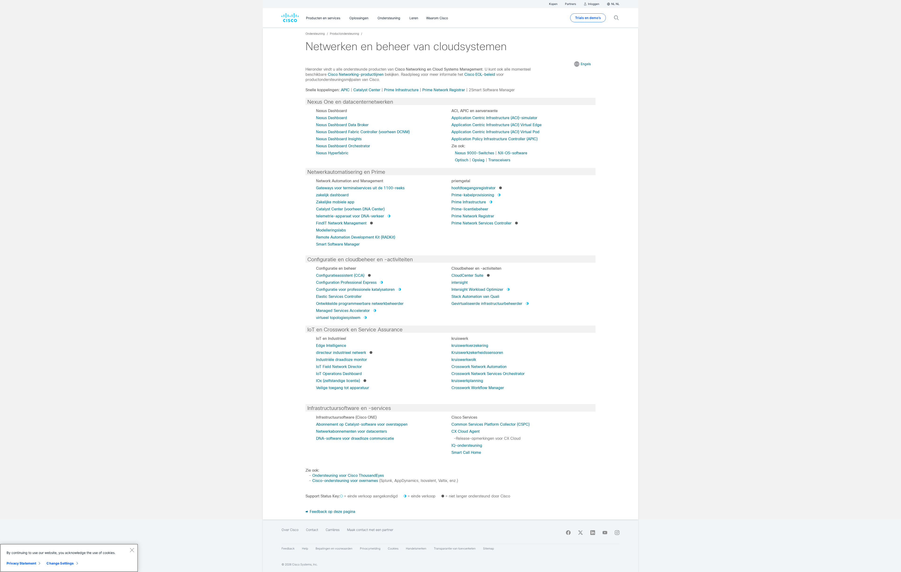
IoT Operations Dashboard (339, 374)
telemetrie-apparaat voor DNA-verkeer (350, 216)
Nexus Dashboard (331, 118)
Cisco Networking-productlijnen (356, 74)
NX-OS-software (512, 153)
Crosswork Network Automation (479, 367)
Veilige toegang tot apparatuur (342, 388)
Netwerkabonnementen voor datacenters (351, 431)
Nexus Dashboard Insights (339, 139)
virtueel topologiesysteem (338, 318)
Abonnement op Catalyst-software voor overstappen (362, 424)
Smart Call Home (466, 453)
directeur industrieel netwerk (341, 353)
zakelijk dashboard (332, 195)
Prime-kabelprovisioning (472, 195)
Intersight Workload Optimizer (477, 290)
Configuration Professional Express (346, 282)
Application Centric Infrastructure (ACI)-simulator (494, 118)
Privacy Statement (21, 563)
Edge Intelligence (331, 346)
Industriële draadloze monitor (341, 360)
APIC (345, 90)
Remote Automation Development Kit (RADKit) (355, 237)
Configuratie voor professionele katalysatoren (355, 290)
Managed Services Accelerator (343, 311)
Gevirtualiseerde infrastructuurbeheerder (486, 304)
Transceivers (499, 160)
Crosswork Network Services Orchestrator (488, 374)
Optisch (461, 160)
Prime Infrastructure (401, 90)
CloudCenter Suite (467, 275)
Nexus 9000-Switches (474, 153)
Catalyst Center (366, 90)
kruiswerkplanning (467, 381)
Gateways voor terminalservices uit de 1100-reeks (360, 188)
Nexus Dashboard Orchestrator (343, 146)
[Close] (132, 550)
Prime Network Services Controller (481, 223)
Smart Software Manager (338, 244)
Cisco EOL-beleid (479, 74)
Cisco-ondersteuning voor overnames (345, 481)
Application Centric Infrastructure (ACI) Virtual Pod (495, 132)
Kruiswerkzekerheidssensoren (477, 353)
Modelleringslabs (331, 230)
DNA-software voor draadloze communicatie (355, 438)
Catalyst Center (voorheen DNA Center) (350, 209)
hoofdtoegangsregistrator (473, 188)
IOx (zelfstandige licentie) (338, 381)
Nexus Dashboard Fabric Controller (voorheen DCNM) (363, 132)
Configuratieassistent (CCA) (340, 275)
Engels (586, 64)
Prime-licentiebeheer (469, 209)
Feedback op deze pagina (332, 512)
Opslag (478, 160)
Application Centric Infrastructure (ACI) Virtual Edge (496, 125)
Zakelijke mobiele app (335, 202)
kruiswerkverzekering (469, 346)
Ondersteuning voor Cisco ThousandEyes (348, 475)
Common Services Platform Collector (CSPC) (490, 424)
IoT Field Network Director (339, 367)
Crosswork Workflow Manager (477, 388)
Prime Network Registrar (443, 90)
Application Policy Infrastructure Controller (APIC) (494, 139)
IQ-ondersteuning (466, 445)
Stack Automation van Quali (475, 297)
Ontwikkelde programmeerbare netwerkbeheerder (360, 304)
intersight (459, 282)
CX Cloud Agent (465, 431)
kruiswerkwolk (463, 360)
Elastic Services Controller (339, 297)
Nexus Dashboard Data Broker (342, 125)
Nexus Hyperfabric (332, 153)
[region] (69, 558)
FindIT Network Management (341, 223)
